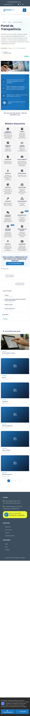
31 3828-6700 (21, 515)
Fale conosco (8, 529)
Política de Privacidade (20, 557)
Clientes (7, 532)
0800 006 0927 (8, 4)
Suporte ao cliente (9, 535)
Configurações (7, 712)
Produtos (7, 549)
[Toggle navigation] (24, 10)
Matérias (9, 22)
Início (5, 22)
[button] (18, 480)
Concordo (23, 711)
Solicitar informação (15, 263)
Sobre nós (7, 527)
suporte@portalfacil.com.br (15, 2)
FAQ (6, 546)
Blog (6, 544)
